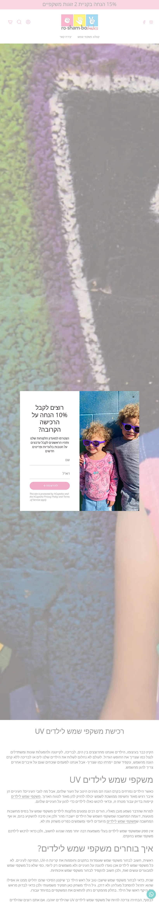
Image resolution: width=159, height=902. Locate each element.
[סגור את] (133, 397)
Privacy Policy (51, 496)
